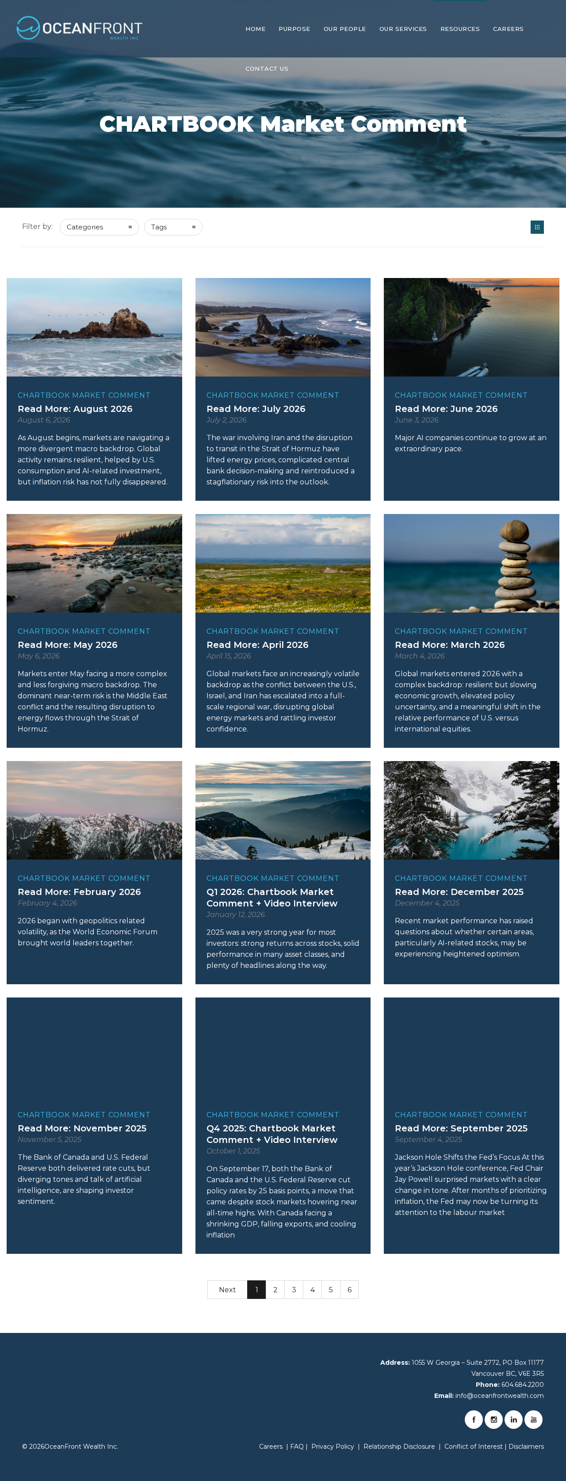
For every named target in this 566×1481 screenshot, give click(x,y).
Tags (159, 227)
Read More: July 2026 (256, 409)
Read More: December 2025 (459, 892)
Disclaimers (526, 1447)
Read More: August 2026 (75, 409)
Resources (460, 28)
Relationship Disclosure (399, 1447)
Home (255, 28)
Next (227, 1290)
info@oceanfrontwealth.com (499, 1396)
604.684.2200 (522, 1385)
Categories (85, 227)
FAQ (297, 1447)
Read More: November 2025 (82, 1128)
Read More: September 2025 (461, 1128)
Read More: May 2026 (68, 645)
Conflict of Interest (473, 1447)
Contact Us (266, 68)
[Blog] (537, 227)
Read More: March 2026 (450, 645)
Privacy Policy (332, 1447)
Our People (345, 28)
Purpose (294, 28)
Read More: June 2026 (446, 409)
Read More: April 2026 (258, 645)
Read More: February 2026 (79, 892)
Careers (508, 28)
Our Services (403, 28)
